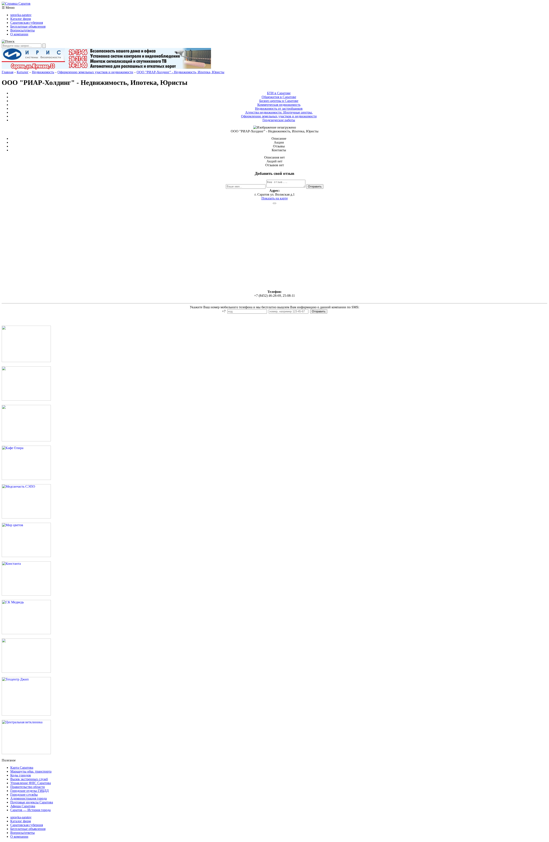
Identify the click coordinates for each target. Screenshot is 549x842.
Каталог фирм (20, 19)
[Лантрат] (26, 671)
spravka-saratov (21, 15)
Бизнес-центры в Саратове (278, 101)
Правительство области (27, 787)
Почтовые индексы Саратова (31, 802)
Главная (7, 72)
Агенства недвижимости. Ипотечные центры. (279, 112)
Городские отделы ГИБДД (29, 791)
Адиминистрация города (28, 798)
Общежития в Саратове (279, 97)
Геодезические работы (278, 120)
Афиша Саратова (22, 806)
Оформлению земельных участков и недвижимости (95, 72)
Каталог (23, 72)
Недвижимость (43, 72)
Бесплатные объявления (27, 26)
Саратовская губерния (26, 22)
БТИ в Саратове (279, 93)
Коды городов (20, 775)
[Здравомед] (26, 440)
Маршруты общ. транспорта (30, 771)
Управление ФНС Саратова (30, 783)
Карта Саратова (21, 767)
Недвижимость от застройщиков (279, 108)
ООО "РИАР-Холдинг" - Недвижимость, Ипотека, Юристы (180, 72)
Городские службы (24, 794)
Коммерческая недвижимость (278, 104)
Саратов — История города (30, 810)
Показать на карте (274, 198)
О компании (19, 34)
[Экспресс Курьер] (26, 361)
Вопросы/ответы (22, 30)
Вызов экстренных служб (29, 779)
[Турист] (26, 399)
